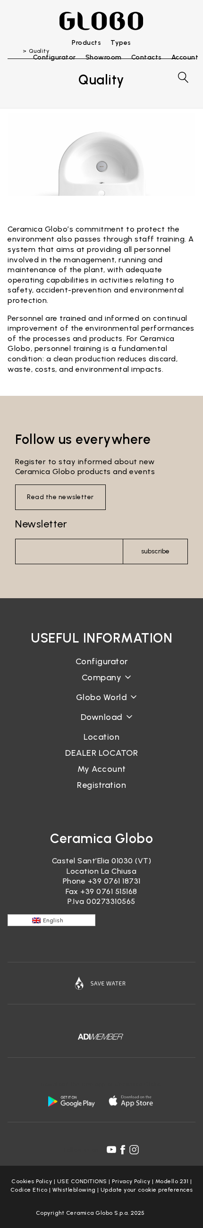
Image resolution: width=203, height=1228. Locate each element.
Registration (101, 785)
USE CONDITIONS (82, 1181)
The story (101, 684)
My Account (101, 769)
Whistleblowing (73, 1189)
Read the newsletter (60, 497)
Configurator (102, 661)
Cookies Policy (31, 1181)
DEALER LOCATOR (101, 753)
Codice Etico (29, 1189)
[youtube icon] (111, 1149)
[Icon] (101, 983)
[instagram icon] (134, 1149)
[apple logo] (131, 1101)
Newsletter (41, 524)
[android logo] (71, 1101)
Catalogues (101, 724)
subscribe (155, 551)
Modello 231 (172, 1181)
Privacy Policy (131, 1181)
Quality (101, 704)
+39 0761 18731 (114, 881)
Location (101, 737)
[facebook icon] (122, 1149)
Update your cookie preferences (147, 1189)
